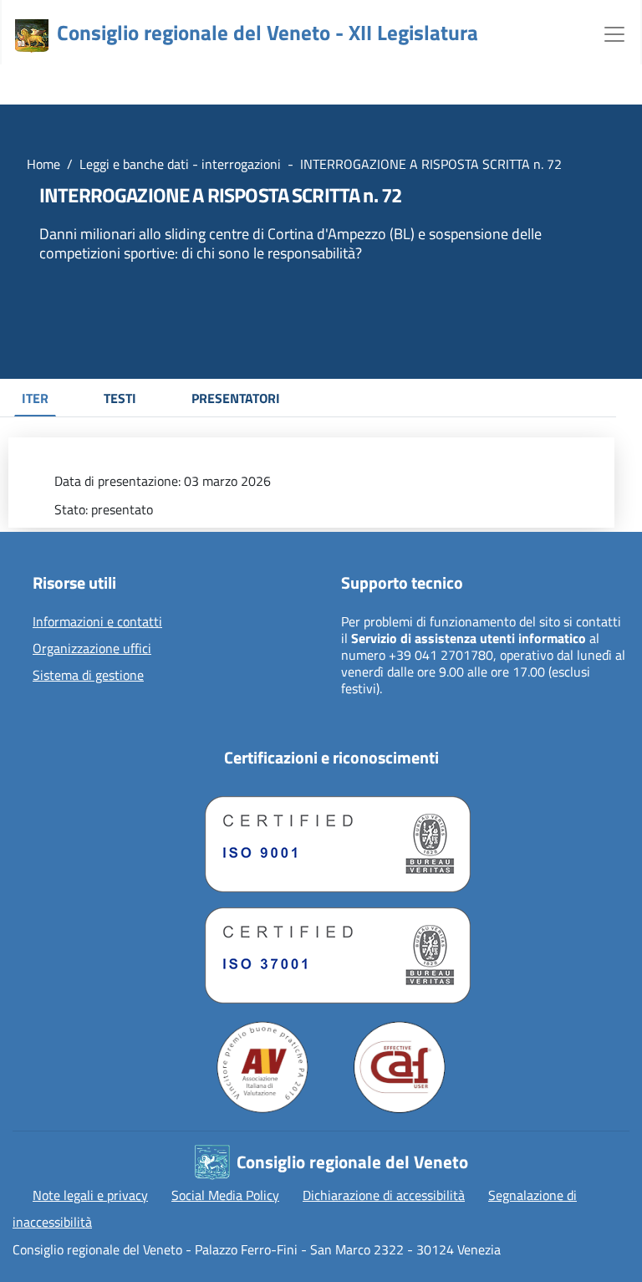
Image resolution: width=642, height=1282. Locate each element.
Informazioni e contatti (97, 622)
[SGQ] (331, 840)
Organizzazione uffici (92, 649)
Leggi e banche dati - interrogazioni (180, 164)
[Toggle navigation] (614, 32)
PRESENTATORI (235, 398)
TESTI (120, 398)
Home (43, 164)
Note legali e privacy (90, 1195)
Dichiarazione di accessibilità (384, 1195)
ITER (35, 398)
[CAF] (399, 1067)
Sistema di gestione (88, 676)
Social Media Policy (225, 1195)
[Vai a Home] (31, 36)
